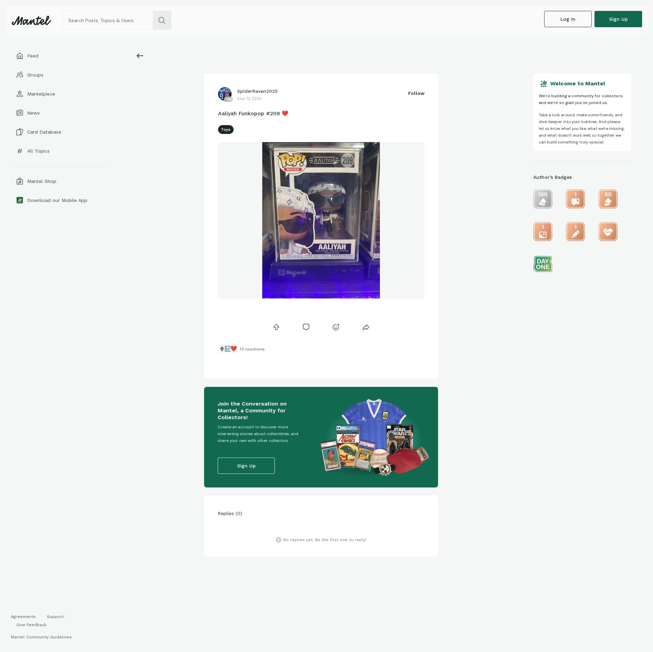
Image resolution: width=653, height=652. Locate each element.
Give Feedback (31, 624)
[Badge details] (542, 198)
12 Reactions (252, 349)
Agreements (23, 616)
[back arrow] (140, 56)
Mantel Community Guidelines (41, 637)
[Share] (366, 327)
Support (55, 616)
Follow (416, 93)
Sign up (618, 19)
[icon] (276, 327)
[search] (162, 20)
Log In (567, 19)
